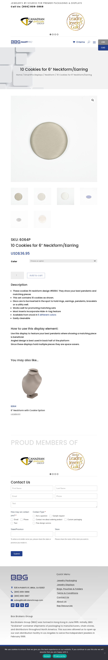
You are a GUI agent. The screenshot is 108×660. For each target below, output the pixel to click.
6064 (28, 410)
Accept (47, 656)
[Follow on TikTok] (27, 605)
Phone (25, 520)
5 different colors (47, 314)
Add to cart (36, 275)
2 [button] (53, 34)
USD (101, 42)
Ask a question (41, 516)
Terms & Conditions (67, 593)
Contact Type (39, 512)
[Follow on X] (22, 605)
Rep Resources (65, 605)
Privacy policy (59, 656)
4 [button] (57, 34)
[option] (32, 21)
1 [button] (50, 34)
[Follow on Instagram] (12, 605)
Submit (17, 554)
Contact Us (63, 597)
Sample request (58, 516)
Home (19, 74)
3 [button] (55, 34)
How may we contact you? (20, 514)
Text (15, 523)
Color (14, 261)
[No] (104, 653)
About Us (62, 601)
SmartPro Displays (33, 74)
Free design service (43, 523)
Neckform (50, 74)
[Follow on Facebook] (17, 605)
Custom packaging (74, 520)
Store (57, 529)
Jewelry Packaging (67, 580)
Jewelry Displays (65, 584)
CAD (101, 47)
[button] (9, 24)
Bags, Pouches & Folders (70, 588)
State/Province (17, 529)
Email (15, 520)
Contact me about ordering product (48, 520)
